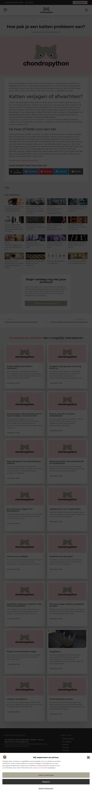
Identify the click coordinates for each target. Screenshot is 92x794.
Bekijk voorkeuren (46, 788)
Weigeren (46, 782)
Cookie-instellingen (46, 775)
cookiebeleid (41, 768)
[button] (88, 757)
